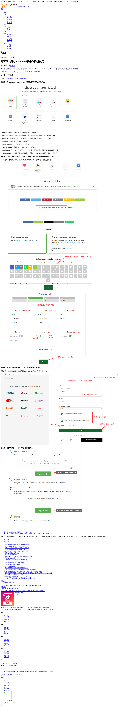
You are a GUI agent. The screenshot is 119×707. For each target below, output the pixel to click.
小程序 (9, 45)
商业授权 (9, 16)
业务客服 (6, 682)
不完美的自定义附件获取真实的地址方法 (16, 568)
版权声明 (6, 655)
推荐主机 (6, 621)
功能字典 (6, 645)
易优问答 (6, 640)
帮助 (5, 33)
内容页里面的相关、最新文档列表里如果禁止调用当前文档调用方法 (24, 571)
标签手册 (6, 641)
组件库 (9, 46)
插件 (8, 29)
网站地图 (3, 674)
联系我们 (3, 668)
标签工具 (9, 41)
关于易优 (6, 652)
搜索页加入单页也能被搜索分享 (14, 574)
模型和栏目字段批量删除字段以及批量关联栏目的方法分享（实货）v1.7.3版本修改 (28, 573)
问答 (5, 31)
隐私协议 (6, 657)
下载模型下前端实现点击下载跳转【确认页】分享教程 (21, 578)
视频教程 (9, 35)
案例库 (9, 48)
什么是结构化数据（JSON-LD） (14, 564)
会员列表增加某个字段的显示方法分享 (16, 576)
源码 (8, 28)
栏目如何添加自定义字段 (12, 558)
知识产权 (6, 653)
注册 (2, 9)
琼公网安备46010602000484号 (46, 671)
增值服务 (6, 633)
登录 (2, 8)
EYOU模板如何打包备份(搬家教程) (15, 546)
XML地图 (9, 674)
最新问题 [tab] (6, 541)
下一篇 (28, 534)
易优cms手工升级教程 (11, 554)
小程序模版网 (16, 674)
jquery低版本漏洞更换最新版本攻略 (15, 549)
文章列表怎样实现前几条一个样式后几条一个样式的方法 (21, 569)
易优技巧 (9, 36)
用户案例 (6, 629)
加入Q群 (6, 631)
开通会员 (6, 617)
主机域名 (9, 18)
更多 (5, 43)
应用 (5, 26)
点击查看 (73, 1)
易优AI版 (9, 23)
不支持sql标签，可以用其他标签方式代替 (16, 551)
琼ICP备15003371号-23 (31, 671)
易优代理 (9, 21)
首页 (2, 57)
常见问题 (9, 38)
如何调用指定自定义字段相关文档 (14, 562)
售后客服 (6, 685)
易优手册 (9, 40)
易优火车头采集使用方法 (12, 553)
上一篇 (18, 532)
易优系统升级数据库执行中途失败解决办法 (17, 544)
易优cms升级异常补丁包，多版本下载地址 (17, 548)
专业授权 (9, 19)
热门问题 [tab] (6, 540)
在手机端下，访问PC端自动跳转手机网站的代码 (18, 556)
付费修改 (6, 688)
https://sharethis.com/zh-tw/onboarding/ (16, 78)
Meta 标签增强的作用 (11, 566)
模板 (5, 12)
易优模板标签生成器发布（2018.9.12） (17, 559)
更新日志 (6, 628)
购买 (5, 14)
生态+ (5, 24)
